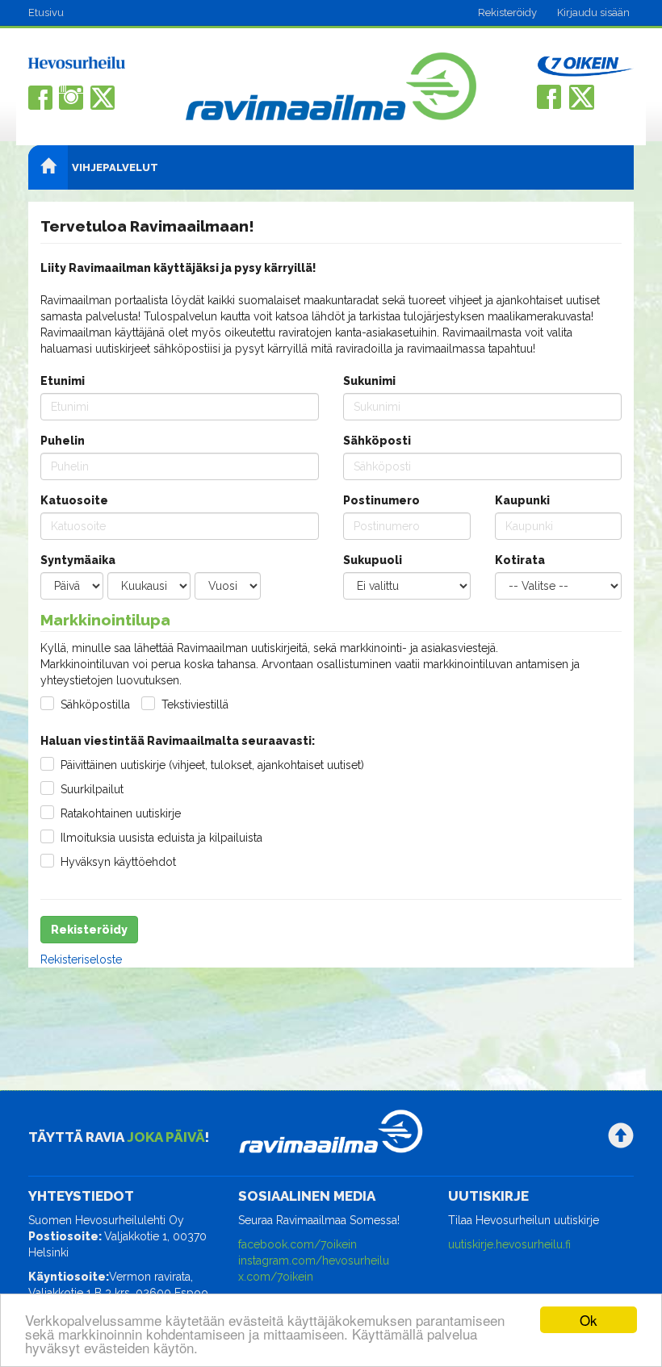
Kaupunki (522, 500)
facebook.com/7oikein (297, 1244)
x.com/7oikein (275, 1276)
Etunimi (62, 380)
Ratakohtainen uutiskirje (121, 813)
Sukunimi (369, 380)
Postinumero (381, 500)
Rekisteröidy (507, 12)
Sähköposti (377, 440)
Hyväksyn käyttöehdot (118, 861)
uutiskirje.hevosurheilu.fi (509, 1244)
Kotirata (520, 560)
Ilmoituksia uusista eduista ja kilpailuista (161, 837)
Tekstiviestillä (194, 704)
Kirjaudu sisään (593, 12)
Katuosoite (74, 500)
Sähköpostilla (95, 704)
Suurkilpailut (92, 789)
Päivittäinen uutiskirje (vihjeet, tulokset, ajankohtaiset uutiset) (212, 765)
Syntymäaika (77, 560)
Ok (588, 1320)
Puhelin (62, 440)
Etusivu (46, 12)
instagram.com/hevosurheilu (313, 1260)
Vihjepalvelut (115, 167)
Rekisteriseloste (81, 959)
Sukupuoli (372, 560)
